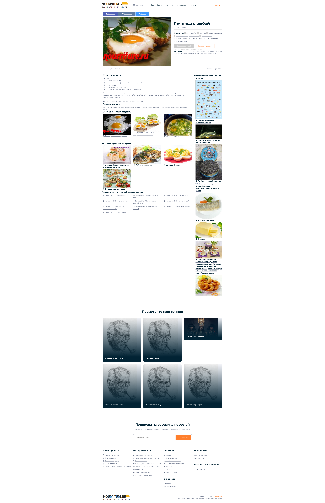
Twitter (143, 14)
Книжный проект (110, 464)
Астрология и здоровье (143, 455)
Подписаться (183, 437)
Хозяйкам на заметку (173, 461)
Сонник (168, 469)
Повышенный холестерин (144, 472)
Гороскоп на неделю (112, 455)
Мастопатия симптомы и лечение (147, 458)
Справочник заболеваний (174, 464)
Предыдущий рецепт (112, 69)
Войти (217, 5)
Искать (168, 455)
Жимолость (139, 469)
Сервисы (192, 5)
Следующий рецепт (213, 69)
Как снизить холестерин (143, 475)
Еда (152, 5)
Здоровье (169, 5)
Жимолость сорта (141, 461)
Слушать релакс (110, 458)
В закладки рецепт (204, 46)
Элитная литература (112, 461)
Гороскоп (168, 466)
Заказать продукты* (184, 46)
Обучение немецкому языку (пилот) (117, 466)
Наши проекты (140, 5)
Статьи (159, 5)
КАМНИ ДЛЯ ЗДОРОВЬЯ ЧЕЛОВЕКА (148, 464)
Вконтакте (128, 14)
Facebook (111, 14)
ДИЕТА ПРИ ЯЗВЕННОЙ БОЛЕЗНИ (147, 466)
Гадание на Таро (171, 472)
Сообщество (181, 5)
